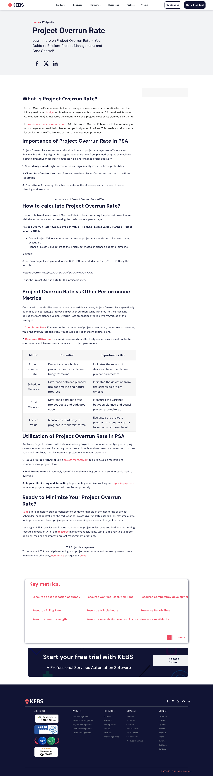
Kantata (162, 749)
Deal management (81, 716)
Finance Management (82, 728)
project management (76, 459)
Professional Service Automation (46, 124)
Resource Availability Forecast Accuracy (114, 619)
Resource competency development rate (168, 597)
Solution (130, 716)
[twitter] (173, 701)
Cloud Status (132, 737)
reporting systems (124, 483)
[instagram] (178, 701)
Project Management (82, 724)
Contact (130, 724)
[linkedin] (189, 701)
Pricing (107, 728)
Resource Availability (155, 619)
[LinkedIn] (55, 63)
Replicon (163, 745)
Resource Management (83, 720)
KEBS (25, 511)
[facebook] (168, 701)
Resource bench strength (49, 619)
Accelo (162, 728)
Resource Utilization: (38, 339)
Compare (163, 710)
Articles (107, 716)
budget (50, 112)
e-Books (107, 720)
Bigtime (162, 741)
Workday (163, 716)
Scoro (161, 737)
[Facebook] (36, 63)
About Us (130, 720)
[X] (46, 63)
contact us (58, 555)
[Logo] (16, 5)
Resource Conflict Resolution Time (110, 597)
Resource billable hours (102, 610)
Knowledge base (111, 737)
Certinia (162, 720)
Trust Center (132, 732)
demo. (83, 555)
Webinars (108, 732)
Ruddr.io (162, 732)
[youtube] (183, 701)
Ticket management (82, 732)
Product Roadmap (134, 741)
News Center (132, 728)
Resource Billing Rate (46, 610)
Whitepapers (110, 724)
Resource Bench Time (155, 610)
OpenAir (162, 724)
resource (63, 531)
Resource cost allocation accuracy (56, 597)
